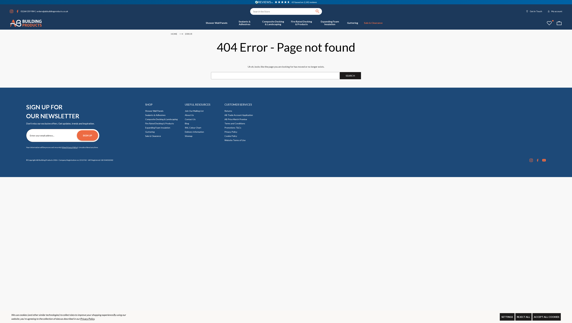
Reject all (523, 316)
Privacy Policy (87, 318)
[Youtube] (544, 160)
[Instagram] (11, 11)
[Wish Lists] (549, 23)
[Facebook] (17, 11)
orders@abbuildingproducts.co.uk (52, 11)
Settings (507, 316)
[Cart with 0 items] (559, 23)
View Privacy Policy (69, 147)
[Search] (317, 11)
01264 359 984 (28, 11)
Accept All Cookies (546, 316)
